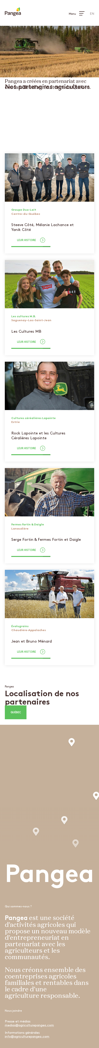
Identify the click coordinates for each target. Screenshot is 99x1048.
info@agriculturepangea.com (27, 1036)
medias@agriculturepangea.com (29, 1025)
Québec (16, 712)
